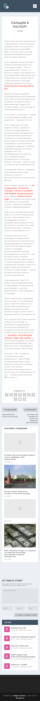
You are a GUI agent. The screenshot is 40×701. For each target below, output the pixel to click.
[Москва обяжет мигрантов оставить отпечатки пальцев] (20, 476)
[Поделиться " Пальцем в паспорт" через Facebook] (6, 395)
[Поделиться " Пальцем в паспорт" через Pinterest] (24, 395)
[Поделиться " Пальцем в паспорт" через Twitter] (11, 395)
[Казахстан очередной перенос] (7, 638)
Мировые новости (26, 630)
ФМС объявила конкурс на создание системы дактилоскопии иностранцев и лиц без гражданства (20, 553)
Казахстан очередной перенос (23, 637)
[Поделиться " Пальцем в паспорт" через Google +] (15, 395)
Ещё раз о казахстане (20, 646)
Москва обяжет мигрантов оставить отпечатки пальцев (17, 492)
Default (20, 31)
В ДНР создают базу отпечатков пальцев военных (23, 656)
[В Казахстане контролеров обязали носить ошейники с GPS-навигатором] (20, 442)
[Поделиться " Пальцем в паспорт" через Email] (20, 399)
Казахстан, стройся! (19, 665)
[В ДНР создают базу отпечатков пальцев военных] (7, 656)
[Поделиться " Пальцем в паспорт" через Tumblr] (20, 395)
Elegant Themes (20, 696)
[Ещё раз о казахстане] (7, 647)
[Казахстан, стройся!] (7, 666)
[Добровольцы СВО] (7, 629)
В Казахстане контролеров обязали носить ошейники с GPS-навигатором (19, 457)
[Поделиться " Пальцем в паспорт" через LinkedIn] (29, 395)
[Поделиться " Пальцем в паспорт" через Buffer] (33, 395)
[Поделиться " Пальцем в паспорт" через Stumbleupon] (15, 399)
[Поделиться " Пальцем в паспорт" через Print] (24, 399)
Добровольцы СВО (18, 628)
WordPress (20, 698)
